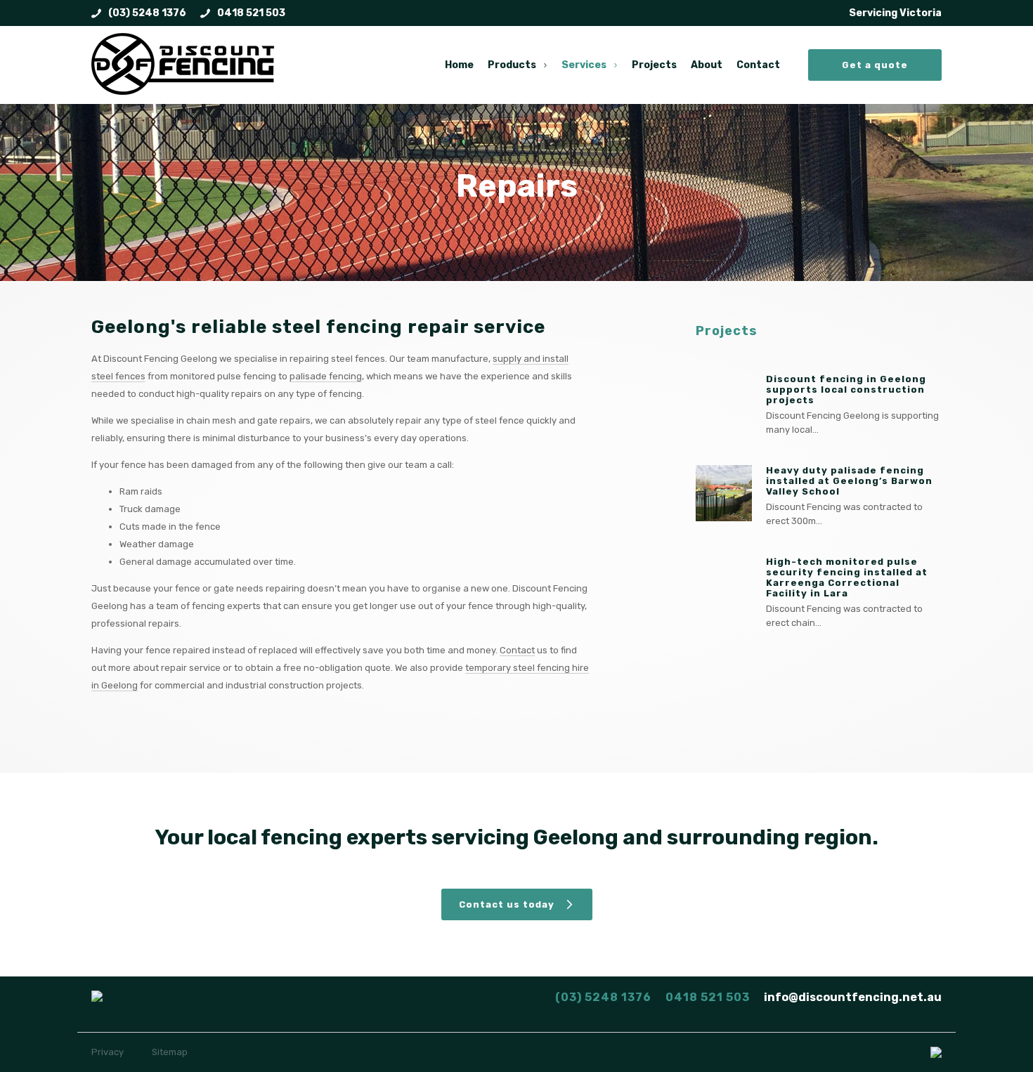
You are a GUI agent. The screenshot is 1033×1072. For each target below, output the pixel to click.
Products (512, 65)
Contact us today (506, 904)
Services (583, 65)
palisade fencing (326, 376)
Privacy (107, 1052)
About (706, 65)
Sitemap (170, 1052)
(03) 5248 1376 (147, 13)
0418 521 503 (251, 13)
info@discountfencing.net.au (853, 997)
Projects (654, 65)
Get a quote (875, 65)
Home (459, 65)
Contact (758, 65)
